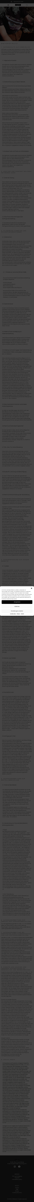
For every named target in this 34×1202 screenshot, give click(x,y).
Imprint (22, 613)
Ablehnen (17, 606)
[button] (31, 588)
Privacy (18, 613)
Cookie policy (13, 613)
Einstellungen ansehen (17, 611)
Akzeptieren (17, 602)
